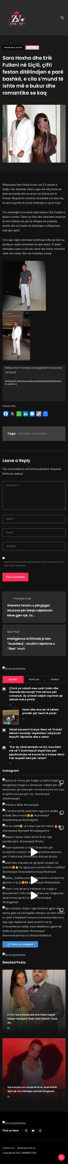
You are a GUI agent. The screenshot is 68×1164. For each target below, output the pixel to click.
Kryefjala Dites (13, 48)
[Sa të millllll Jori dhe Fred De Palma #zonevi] (34, 828)
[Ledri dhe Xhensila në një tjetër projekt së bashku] (34, 867)
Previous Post (22, 598)
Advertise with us (26, 1148)
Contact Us (8, 1148)
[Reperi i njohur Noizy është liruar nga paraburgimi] (34, 839)
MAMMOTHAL (29, 1153)
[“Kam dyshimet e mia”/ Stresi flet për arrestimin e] (34, 852)
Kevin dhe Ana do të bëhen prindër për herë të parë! (40, 711)
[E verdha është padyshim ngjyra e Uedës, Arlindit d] (34, 815)
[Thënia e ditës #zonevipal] (34, 805)
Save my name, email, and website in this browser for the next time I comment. (34, 564)
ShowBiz (32, 48)
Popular (34, 679)
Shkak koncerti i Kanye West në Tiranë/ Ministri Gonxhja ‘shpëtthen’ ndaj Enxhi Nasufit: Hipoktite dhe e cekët (35, 733)
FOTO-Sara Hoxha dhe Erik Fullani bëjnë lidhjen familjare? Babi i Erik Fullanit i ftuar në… (32, 1018)
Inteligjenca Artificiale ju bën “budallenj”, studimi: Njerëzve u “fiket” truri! (31, 644)
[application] (34, 383)
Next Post (13, 632)
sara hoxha (40, 434)
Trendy (55, 679)
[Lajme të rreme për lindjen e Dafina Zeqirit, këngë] (34, 789)
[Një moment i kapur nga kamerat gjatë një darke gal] (34, 922)
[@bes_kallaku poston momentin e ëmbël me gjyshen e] (34, 880)
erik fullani (24, 434)
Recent (13, 679)
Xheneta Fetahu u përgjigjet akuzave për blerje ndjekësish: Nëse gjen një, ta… (30, 610)
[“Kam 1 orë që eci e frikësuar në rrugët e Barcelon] (34, 896)
